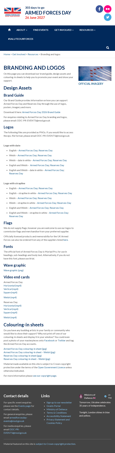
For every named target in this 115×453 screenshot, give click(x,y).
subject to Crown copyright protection (55, 443)
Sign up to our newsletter (59, 402)
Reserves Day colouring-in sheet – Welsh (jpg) (27, 358)
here (65, 239)
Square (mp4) (10, 292)
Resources (87, 29)
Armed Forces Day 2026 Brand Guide (41, 112)
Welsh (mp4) (10, 297)
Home (7, 54)
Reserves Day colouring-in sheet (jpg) (23, 355)
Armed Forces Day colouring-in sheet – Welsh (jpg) (29, 352)
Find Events (40, 29)
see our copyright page (44, 375)
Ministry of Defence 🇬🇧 (90, 396)
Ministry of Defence (57, 409)
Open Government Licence (51, 367)
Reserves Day (46, 150)
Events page (24, 405)
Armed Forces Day (28, 150)
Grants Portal (53, 405)
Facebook (49, 340)
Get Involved (63, 29)
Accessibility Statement (59, 416)
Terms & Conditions (57, 412)
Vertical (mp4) (11, 288)
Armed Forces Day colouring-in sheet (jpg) (25, 348)
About (21, 29)
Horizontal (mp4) (12, 285)
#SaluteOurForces (20, 38)
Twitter (62, 340)
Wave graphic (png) (14, 270)
